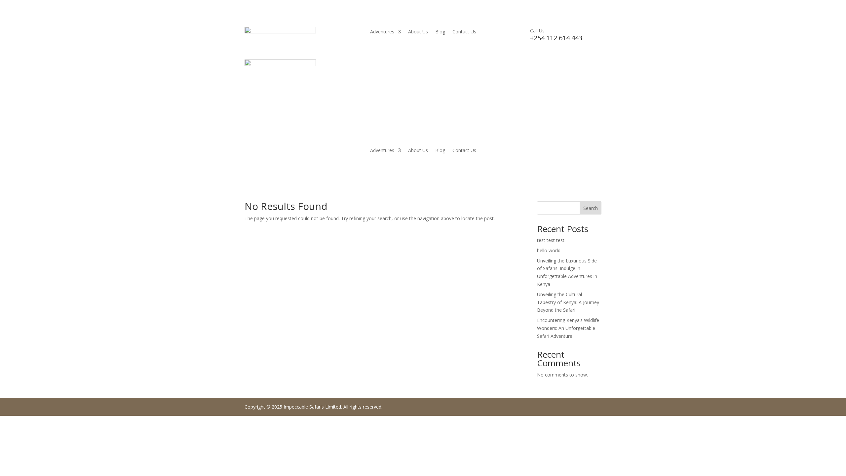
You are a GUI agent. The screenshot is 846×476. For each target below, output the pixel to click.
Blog (440, 32)
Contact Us (464, 32)
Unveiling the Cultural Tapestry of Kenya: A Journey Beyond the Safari (568, 302)
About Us (418, 32)
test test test (550, 240)
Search (590, 208)
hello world (548, 250)
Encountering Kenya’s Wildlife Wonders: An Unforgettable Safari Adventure (568, 328)
